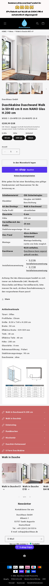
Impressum (21, 583)
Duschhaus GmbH (23, 576)
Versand (13, 127)
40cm (30, 138)
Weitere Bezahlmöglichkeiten (24, 176)
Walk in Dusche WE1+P (24, 31)
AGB (43, 579)
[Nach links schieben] (3, 89)
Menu (11, 31)
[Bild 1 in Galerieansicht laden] (11, 88)
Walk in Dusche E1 (11, 486)
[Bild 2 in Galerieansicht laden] (24, 88)
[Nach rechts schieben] (46, 89)
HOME (4, 31)
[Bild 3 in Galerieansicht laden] (37, 88)
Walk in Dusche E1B (31, 487)
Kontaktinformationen (35, 583)
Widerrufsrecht (16, 579)
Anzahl (4, 147)
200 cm (19, 138)
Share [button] (7, 299)
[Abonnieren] (41, 539)
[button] (5, 23)
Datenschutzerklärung (32, 579)
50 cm (7, 138)
